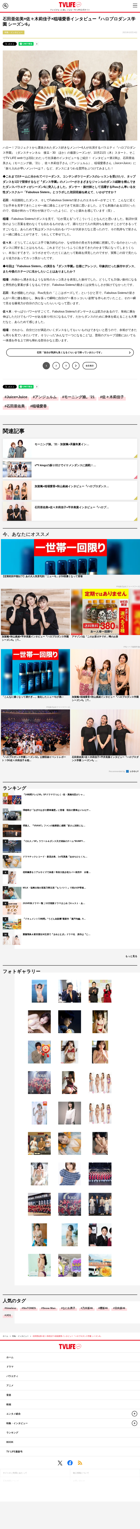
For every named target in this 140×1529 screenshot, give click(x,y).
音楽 (8, 1395)
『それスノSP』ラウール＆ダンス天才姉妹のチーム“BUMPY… (54, 841)
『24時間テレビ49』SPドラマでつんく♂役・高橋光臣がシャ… (54, 794)
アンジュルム (46, 397)
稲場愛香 (39, 406)
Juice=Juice (17, 397)
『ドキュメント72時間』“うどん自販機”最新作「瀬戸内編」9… (54, 919)
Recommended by (117, 771)
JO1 (8, 1315)
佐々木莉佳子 (113, 397)
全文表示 (90, 366)
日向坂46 (120, 1308)
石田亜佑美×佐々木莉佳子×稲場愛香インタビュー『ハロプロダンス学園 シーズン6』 (67, 1336)
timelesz (11, 1308)
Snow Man (49, 1308)
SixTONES (29, 1308)
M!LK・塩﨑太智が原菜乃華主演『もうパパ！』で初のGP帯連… (54, 887)
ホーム (5, 1336)
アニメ (9, 1385)
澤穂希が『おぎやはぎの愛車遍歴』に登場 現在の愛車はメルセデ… (57, 810)
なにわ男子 (69, 1308)
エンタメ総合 (13, 1413)
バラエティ (12, 1376)
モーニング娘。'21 (79, 397)
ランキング (12, 1432)
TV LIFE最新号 (14, 1451)
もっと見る (131, 956)
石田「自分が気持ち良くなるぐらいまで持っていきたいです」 (70, 352)
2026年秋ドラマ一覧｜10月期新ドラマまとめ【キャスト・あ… (54, 903)
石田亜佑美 (16, 406)
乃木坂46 (87, 1308)
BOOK (9, 1442)
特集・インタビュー (20, 1336)
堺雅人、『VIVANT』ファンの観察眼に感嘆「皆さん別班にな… (54, 825)
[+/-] (134, 1413)
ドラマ (9, 1366)
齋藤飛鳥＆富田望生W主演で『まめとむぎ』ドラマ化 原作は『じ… (56, 934)
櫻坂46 (104, 1308)
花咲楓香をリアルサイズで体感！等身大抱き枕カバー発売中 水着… (57, 872)
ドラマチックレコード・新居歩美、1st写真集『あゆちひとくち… (55, 856)
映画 (8, 1404)
